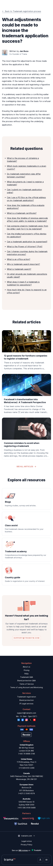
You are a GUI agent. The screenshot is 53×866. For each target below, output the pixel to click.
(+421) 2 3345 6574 (26, 793)
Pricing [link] (26, 670)
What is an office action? (18, 259)
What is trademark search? (19, 269)
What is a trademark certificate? (21, 213)
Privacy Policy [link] (26, 845)
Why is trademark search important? (23, 264)
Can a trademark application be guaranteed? (27, 241)
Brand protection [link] (26, 700)
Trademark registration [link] (26, 697)
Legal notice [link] (26, 841)
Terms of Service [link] (26, 684)
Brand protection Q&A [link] (26, 680)
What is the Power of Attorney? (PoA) (24, 246)
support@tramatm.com (26, 713)
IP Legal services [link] (26, 704)
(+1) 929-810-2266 (26, 768)
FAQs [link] (26, 674)
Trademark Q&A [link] (26, 677)
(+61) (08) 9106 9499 (26, 808)
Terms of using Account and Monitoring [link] (26, 687)
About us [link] (26, 667)
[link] (26, 351)
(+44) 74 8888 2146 (26, 754)
